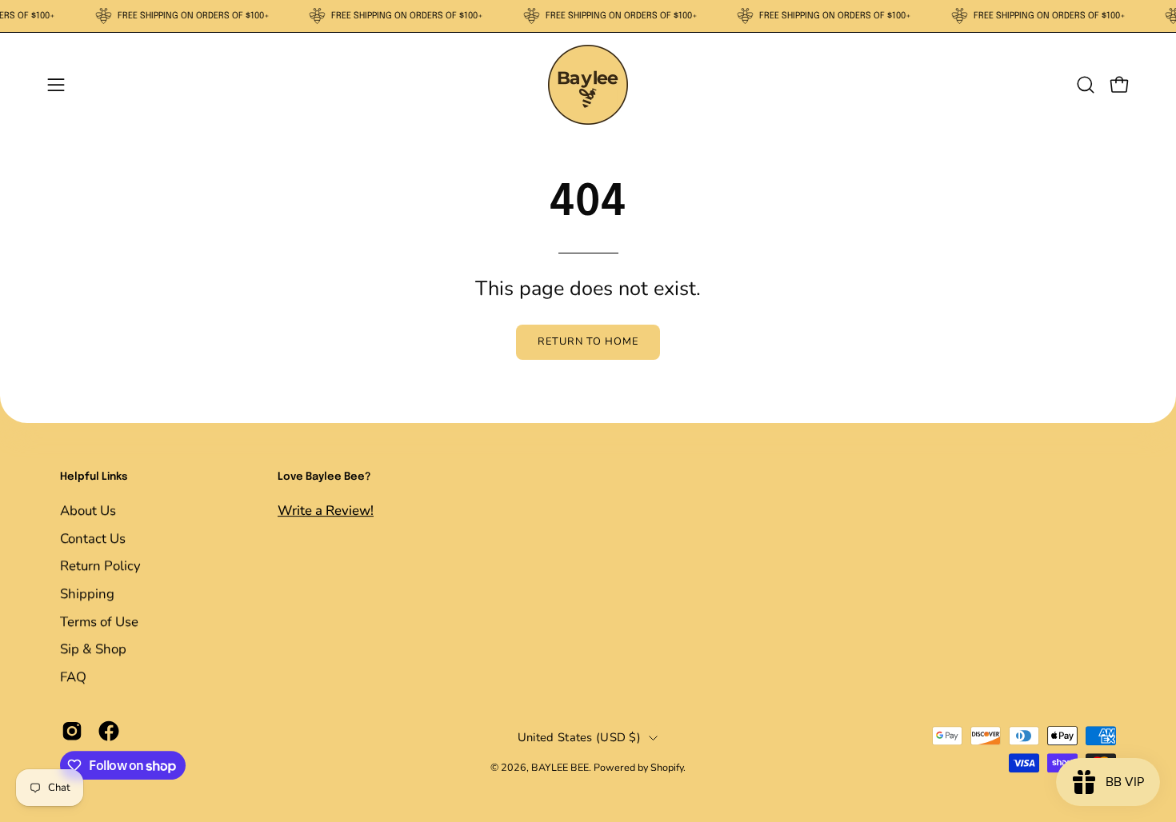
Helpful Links (93, 477)
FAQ (73, 676)
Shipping (87, 594)
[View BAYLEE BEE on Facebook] (109, 732)
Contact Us (93, 538)
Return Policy (100, 566)
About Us (88, 510)
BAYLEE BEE (560, 767)
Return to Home (588, 341)
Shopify (666, 767)
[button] (1085, 85)
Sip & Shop (93, 649)
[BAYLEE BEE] (588, 85)
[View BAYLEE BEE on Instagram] (72, 732)
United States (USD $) (579, 737)
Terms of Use (99, 621)
